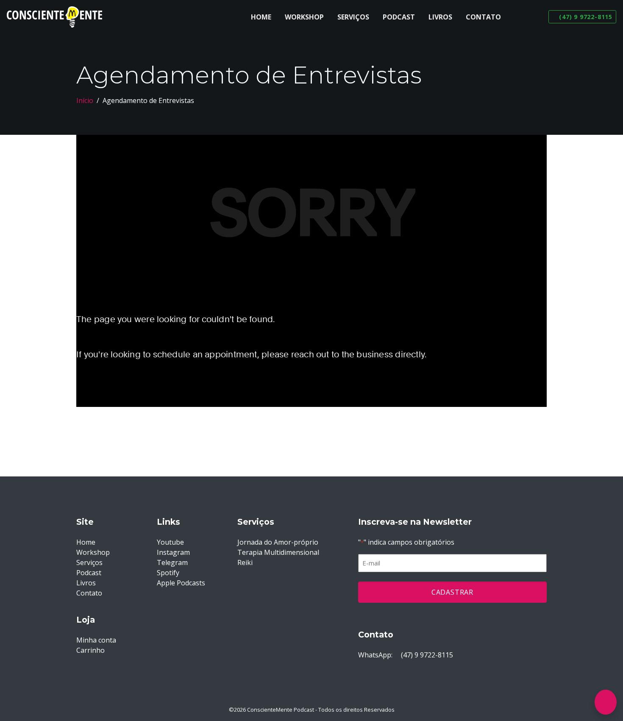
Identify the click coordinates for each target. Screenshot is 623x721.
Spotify (168, 572)
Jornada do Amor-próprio (277, 542)
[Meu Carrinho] (606, 702)
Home (261, 17)
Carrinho (90, 650)
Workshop (304, 17)
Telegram (172, 562)
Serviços (353, 17)
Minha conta (96, 640)
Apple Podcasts (181, 582)
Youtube (170, 542)
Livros (440, 17)
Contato (483, 17)
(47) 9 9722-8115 (426, 655)
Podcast (399, 17)
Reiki (245, 562)
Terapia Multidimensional (278, 552)
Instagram (173, 552)
